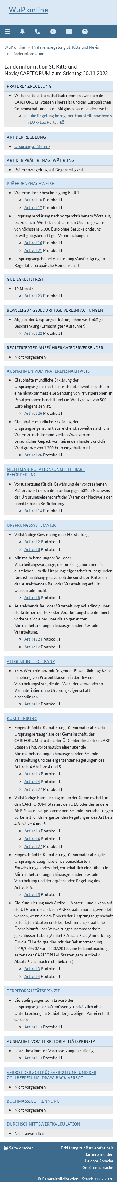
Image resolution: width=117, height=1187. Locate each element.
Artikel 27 (33, 789)
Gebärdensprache (97, 1167)
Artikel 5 (32, 894)
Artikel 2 (32, 541)
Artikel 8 (32, 597)
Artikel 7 (32, 646)
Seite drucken (20, 1147)
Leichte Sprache (99, 1161)
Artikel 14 (33, 510)
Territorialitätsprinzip (33, 991)
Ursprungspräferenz (32, 146)
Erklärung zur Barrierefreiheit (87, 1147)
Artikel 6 (32, 549)
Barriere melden (99, 1154)
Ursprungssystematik (31, 525)
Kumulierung (22, 718)
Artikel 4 (32, 781)
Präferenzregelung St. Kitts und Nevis (65, 47)
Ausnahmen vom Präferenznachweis (48, 371)
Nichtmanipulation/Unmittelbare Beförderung (46, 471)
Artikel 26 (33, 413)
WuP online (28, 9)
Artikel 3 (32, 773)
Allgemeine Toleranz (31, 661)
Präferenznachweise (30, 183)
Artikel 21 (33, 250)
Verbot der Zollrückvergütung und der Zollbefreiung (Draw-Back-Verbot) (51, 1075)
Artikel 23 (33, 295)
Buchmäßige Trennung (33, 1101)
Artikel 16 (33, 199)
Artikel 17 (33, 207)
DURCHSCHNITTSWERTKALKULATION (43, 1124)
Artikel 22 (33, 333)
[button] (7, 31)
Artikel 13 (33, 1027)
